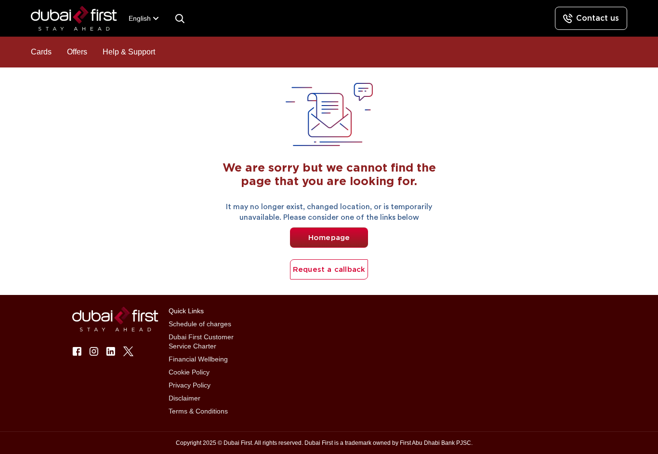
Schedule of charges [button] (200, 324)
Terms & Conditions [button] (198, 411)
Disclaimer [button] (184, 398)
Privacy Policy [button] (190, 385)
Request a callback (329, 269)
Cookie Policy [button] (189, 372)
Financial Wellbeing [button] (198, 359)
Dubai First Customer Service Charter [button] (201, 341)
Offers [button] (77, 52)
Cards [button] (41, 52)
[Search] (179, 18)
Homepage (329, 237)
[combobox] (144, 18)
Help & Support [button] (129, 52)
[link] (591, 18)
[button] (80, 18)
